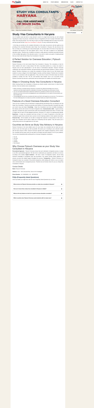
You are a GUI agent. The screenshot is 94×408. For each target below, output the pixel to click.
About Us (45, 2)
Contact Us (79, 2)
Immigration (64, 2)
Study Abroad (55, 2)
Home (13, 30)
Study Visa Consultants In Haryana (24, 30)
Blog (72, 2)
